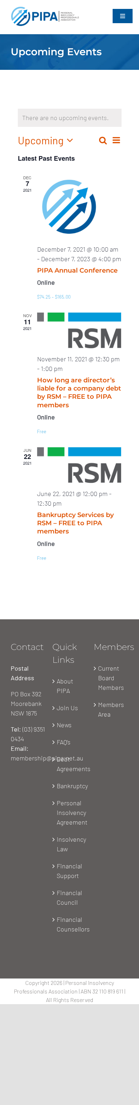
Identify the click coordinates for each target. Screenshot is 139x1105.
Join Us (67, 708)
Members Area (111, 709)
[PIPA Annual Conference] (79, 207)
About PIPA (65, 686)
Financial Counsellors (70, 924)
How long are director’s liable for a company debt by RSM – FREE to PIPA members (79, 392)
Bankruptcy (70, 786)
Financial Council (69, 897)
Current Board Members (111, 677)
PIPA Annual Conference (77, 270)
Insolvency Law (70, 844)
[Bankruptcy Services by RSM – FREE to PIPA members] (79, 465)
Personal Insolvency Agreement (70, 812)
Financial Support (69, 870)
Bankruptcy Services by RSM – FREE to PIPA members (75, 523)
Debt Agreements (70, 764)
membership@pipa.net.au (47, 758)
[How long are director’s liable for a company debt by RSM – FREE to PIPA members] (79, 330)
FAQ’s (64, 742)
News (64, 725)
